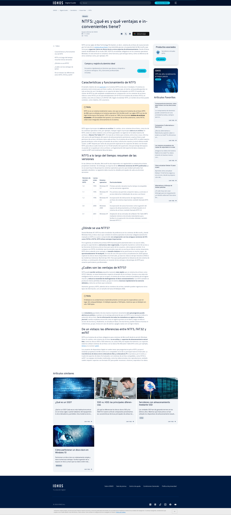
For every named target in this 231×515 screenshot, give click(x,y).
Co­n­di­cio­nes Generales (151, 486)
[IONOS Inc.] (68, 485)
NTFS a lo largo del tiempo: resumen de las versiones (64, 59)
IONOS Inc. (61, 504)
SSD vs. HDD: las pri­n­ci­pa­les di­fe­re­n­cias (114, 403)
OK (174, 511)
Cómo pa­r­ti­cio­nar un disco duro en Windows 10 (72, 451)
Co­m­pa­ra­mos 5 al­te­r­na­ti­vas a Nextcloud (164, 126)
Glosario (85, 16)
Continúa (142, 71)
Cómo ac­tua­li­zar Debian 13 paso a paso (165, 166)
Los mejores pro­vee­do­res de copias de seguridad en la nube (165, 146)
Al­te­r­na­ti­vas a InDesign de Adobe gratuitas (163, 186)
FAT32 (84, 346)
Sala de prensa (121, 486)
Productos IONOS (162, 3)
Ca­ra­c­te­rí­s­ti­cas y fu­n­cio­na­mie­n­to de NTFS (65, 53)
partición (103, 87)
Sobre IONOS (109, 486)
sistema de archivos (101, 47)
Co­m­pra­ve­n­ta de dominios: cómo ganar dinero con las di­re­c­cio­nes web (165, 105)
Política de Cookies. (121, 512)
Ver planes (161, 59)
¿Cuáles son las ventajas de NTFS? (64, 68)
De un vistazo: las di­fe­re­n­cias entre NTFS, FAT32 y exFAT (64, 74)
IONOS (55, 10)
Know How (82, 10)
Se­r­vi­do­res (73, 10)
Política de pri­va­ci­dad (169, 486)
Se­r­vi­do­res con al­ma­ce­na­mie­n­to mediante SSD (154, 403)
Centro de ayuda (134, 486)
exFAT (97, 346)
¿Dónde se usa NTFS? (62, 63)
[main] (115, 204)
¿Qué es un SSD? (63, 402)
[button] (166, 80)
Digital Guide (64, 10)
